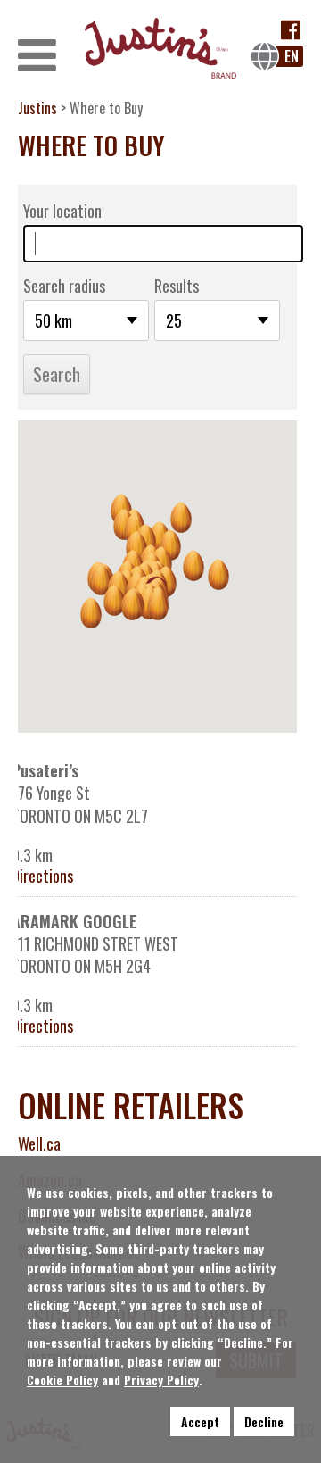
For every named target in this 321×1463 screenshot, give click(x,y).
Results (176, 285)
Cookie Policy (62, 1379)
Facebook (291, 29)
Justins (37, 108)
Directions (42, 876)
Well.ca (39, 1143)
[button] (158, 605)
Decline (264, 1421)
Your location (62, 210)
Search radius (64, 285)
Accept (200, 1421)
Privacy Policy (161, 1379)
